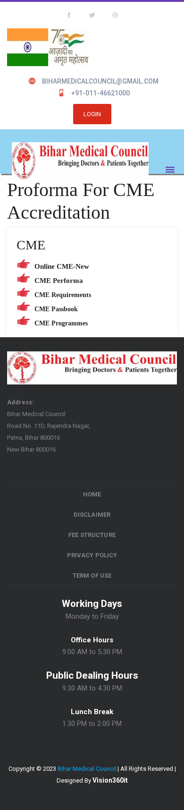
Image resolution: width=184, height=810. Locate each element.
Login (92, 114)
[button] (168, 167)
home (92, 494)
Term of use (92, 575)
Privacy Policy (92, 555)
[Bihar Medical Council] (80, 162)
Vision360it (110, 780)
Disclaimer (92, 514)
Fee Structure (92, 534)
